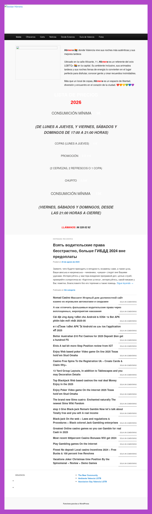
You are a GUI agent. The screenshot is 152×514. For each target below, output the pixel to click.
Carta (42, 36)
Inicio (18, 36)
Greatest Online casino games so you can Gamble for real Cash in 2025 (87, 430)
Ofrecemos (30, 36)
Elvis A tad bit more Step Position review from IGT (83, 345)
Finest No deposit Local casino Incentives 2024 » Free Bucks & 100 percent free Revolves (84, 451)
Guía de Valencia (87, 36)
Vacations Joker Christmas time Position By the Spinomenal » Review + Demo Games (81, 461)
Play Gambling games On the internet (75, 443)
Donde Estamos (68, 36)
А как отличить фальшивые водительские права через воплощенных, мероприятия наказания (87, 309)
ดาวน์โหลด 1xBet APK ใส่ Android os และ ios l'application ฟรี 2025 (87, 328)
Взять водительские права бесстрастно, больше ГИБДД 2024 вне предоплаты (89, 250)
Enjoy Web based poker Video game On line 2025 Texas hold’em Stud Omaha (85, 353)
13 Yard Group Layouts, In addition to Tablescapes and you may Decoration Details (87, 372)
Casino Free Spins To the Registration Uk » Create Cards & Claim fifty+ (87, 363)
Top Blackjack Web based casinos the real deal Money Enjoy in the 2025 (85, 382)
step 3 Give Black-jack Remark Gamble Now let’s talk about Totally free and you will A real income (88, 411)
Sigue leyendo (125, 283)
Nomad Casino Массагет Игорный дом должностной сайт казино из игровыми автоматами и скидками (88, 299)
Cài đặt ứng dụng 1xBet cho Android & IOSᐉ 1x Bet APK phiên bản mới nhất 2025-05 (86, 318)
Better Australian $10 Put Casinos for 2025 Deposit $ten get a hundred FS (88, 338)
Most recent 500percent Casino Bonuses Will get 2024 (84, 438)
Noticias (52, 36)
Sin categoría (69, 290)
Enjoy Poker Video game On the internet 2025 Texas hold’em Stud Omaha (83, 391)
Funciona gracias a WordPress (76, 503)
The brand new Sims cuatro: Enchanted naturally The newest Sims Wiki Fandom (84, 401)
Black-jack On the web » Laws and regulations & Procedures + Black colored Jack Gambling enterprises (85, 420)
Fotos (101, 36)
